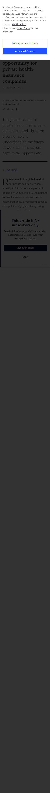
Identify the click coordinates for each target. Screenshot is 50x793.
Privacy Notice (23, 28)
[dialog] (25, 30)
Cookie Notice (19, 24)
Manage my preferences (25, 43)
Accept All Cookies (25, 51)
